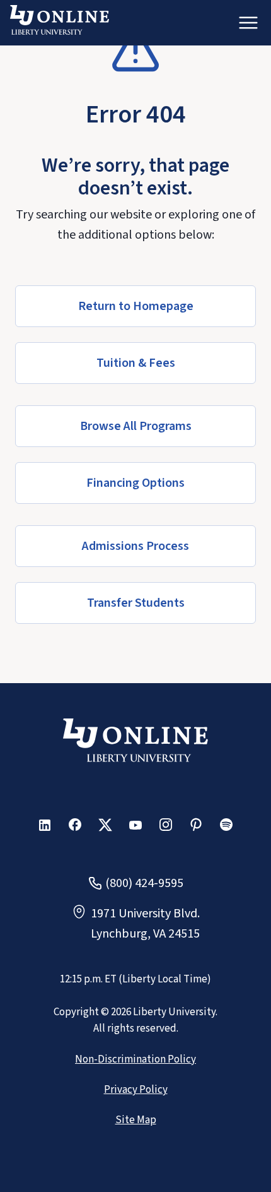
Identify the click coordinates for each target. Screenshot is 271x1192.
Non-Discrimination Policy (135, 1059)
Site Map (135, 1120)
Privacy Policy (136, 1089)
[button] (135, 306)
